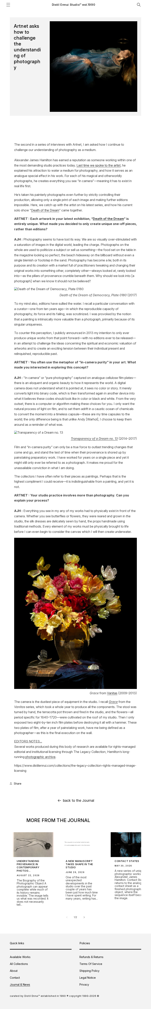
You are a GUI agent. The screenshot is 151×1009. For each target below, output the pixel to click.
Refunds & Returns (91, 957)
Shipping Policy (89, 970)
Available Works (20, 957)
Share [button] (17, 783)
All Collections (19, 963)
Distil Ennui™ (32, 995)
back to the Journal (78, 800)
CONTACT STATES (127, 861)
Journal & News (20, 984)
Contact (15, 977)
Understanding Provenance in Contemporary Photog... (28, 865)
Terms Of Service (90, 963)
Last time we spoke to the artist (98, 165)
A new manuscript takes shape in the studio (79, 864)
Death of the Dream (45, 210)
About (13, 970)
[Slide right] (84, 917)
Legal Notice (87, 977)
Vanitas (112, 693)
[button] (8, 4)
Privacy (84, 984)
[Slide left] (67, 917)
